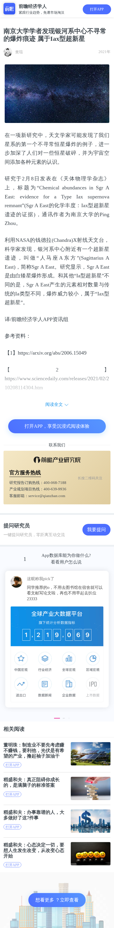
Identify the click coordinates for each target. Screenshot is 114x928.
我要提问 (96, 529)
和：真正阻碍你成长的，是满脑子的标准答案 (32, 782)
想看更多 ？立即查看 (57, 899)
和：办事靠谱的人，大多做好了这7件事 (34, 815)
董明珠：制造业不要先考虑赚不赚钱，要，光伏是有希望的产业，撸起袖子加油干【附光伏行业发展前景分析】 (34, 750)
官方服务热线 (25, 473)
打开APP (97, 9)
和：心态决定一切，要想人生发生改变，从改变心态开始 (34, 850)
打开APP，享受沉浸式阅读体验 (57, 426)
